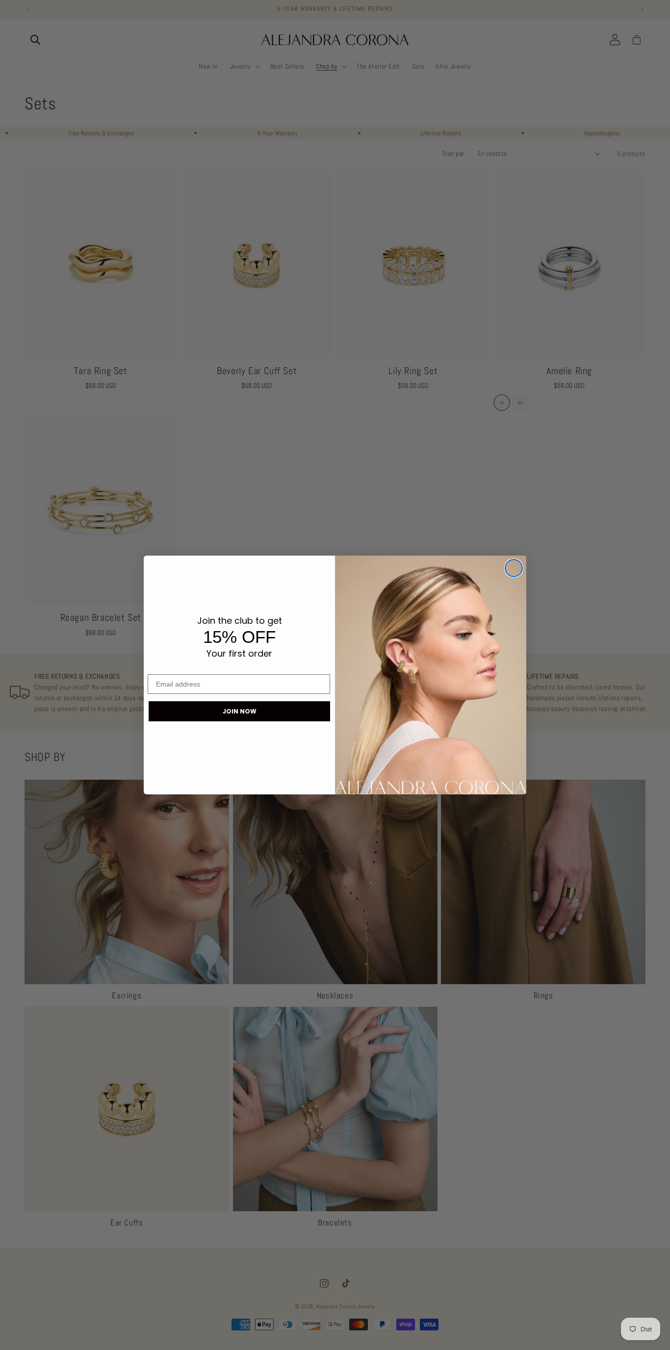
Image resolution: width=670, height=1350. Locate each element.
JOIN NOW (240, 711)
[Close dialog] (513, 568)
